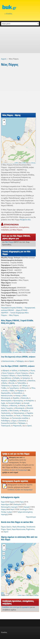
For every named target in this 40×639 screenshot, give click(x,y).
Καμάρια (20, 390)
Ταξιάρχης (20, 361)
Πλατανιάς (26, 415)
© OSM (23, 162)
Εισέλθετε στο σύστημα (11, 607)
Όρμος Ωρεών (6, 527)
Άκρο (3, 502)
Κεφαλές (16, 398)
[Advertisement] (20, 40)
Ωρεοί (31, 361)
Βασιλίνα (31, 380)
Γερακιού (15, 385)
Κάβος (12, 390)
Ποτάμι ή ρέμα (6, 512)
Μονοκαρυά (19, 408)
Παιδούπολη (5, 413)
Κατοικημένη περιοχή (9, 507)
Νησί (12, 509)
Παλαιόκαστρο (18, 413)
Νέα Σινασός (14, 410)
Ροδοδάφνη (5, 421)
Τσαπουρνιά (5, 426)
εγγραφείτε (25, 607)
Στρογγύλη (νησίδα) (8, 423)
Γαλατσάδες (21, 383)
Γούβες (3, 388)
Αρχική (3, 59)
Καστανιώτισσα (8, 361)
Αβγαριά (5, 370)
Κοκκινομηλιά (6, 400)
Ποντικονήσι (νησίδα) (20, 418)
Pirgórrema (30, 529)
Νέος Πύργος (14, 315)
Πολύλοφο (5, 418)
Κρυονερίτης (18, 400)
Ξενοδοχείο (24, 509)
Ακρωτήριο (5, 504)
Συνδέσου (6, 470)
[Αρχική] (20, 7)
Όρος (22, 502)
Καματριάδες (6, 393)
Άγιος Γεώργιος (8, 373)
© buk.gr (33, 162)
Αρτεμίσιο (26, 378)
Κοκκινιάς (24, 398)
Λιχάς (3, 403)
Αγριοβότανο (6, 378)
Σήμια (14, 421)
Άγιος (33, 370)
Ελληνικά (25, 388)
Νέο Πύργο (9, 242)
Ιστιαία (5, 390)
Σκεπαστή (22, 421)
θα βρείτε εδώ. (25, 220)
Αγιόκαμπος (24, 370)
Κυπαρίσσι (30, 400)
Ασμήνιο (4, 380)
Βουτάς (11, 383)
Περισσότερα (31, 517)
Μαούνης (13, 405)
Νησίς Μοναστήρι (19, 527)
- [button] (4, 123)
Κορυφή (27, 507)
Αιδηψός (16, 378)
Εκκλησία (17, 504)
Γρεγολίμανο (14, 388)
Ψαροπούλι (17, 426)
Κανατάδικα (18, 393)
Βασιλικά (22, 380)
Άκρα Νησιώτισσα (18, 529)
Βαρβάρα (13, 380)
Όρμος (11, 502)
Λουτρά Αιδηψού (14, 403)
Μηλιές (22, 405)
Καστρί (18, 395)
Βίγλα (4, 383)
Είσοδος (9, 14)
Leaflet (16, 162)
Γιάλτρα (24, 385)
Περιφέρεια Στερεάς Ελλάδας (12, 308)
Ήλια (33, 388)
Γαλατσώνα (5, 385)
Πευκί (18, 415)
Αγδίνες (14, 370)
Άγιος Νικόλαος (23, 375)
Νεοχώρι (25, 410)
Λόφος (3, 509)
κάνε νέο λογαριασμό (19, 470)
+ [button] (4, 120)
